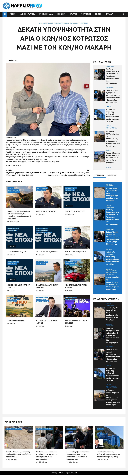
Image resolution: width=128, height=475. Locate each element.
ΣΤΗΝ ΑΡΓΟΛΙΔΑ (46, 14)
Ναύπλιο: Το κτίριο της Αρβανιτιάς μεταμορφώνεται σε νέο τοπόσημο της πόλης (108, 454)
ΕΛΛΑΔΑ (109, 14)
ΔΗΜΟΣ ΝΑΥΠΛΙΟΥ (27, 14)
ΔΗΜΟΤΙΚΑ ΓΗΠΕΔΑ (42, 230)
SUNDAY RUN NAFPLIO (16, 321)
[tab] (108, 179)
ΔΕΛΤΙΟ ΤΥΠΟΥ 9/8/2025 (17, 252)
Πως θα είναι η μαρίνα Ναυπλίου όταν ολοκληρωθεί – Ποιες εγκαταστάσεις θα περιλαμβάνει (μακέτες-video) (69, 172)
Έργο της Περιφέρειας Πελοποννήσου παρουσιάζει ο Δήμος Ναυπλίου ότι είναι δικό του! (26, 172)
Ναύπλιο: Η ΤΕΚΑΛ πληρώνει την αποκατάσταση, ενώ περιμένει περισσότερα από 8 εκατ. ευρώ (113, 139)
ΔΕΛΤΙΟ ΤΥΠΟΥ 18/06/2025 (75, 252)
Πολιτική (108, 150)
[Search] (123, 14)
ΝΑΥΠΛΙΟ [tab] (112, 175)
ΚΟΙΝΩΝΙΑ (61, 14)
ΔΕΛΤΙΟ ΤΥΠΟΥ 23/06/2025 (46, 252)
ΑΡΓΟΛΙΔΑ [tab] (100, 175)
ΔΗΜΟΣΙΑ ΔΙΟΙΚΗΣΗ (13, 192)
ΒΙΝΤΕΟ (98, 14)
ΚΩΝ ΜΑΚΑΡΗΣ (58, 23)
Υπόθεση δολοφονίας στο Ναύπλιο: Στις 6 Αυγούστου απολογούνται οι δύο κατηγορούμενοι (112, 76)
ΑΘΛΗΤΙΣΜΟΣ (12, 297)
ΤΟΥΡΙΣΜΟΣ (86, 14)
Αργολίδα (11, 188)
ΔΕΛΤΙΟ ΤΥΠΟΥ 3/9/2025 (74, 211)
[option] (107, 75)
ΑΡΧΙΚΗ (13, 14)
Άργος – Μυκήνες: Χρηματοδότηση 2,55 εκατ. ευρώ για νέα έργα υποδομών (113, 157)
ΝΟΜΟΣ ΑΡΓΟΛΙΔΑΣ (42, 301)
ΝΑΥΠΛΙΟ (73, 14)
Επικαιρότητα (110, 66)
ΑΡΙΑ (40, 23)
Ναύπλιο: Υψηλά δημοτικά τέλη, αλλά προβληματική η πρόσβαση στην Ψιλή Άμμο (18, 454)
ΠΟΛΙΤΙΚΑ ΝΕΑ (74, 23)
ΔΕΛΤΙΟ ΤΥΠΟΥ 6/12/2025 (46, 211)
